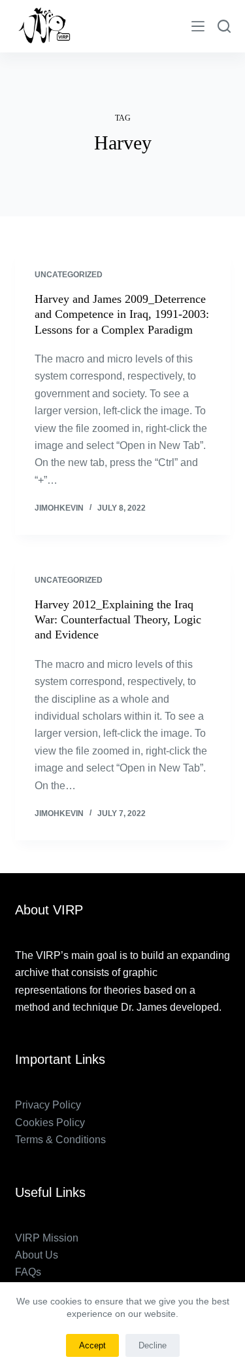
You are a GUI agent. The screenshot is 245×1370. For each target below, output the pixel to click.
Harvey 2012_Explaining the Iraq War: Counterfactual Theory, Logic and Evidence (118, 620)
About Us (36, 1255)
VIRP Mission (46, 1237)
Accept (92, 1345)
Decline (153, 1345)
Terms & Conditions (60, 1139)
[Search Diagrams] (224, 26)
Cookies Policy (50, 1122)
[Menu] (197, 26)
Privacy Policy (48, 1104)
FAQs (28, 1272)
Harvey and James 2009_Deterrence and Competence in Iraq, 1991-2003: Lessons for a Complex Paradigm (122, 314)
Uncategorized (69, 274)
